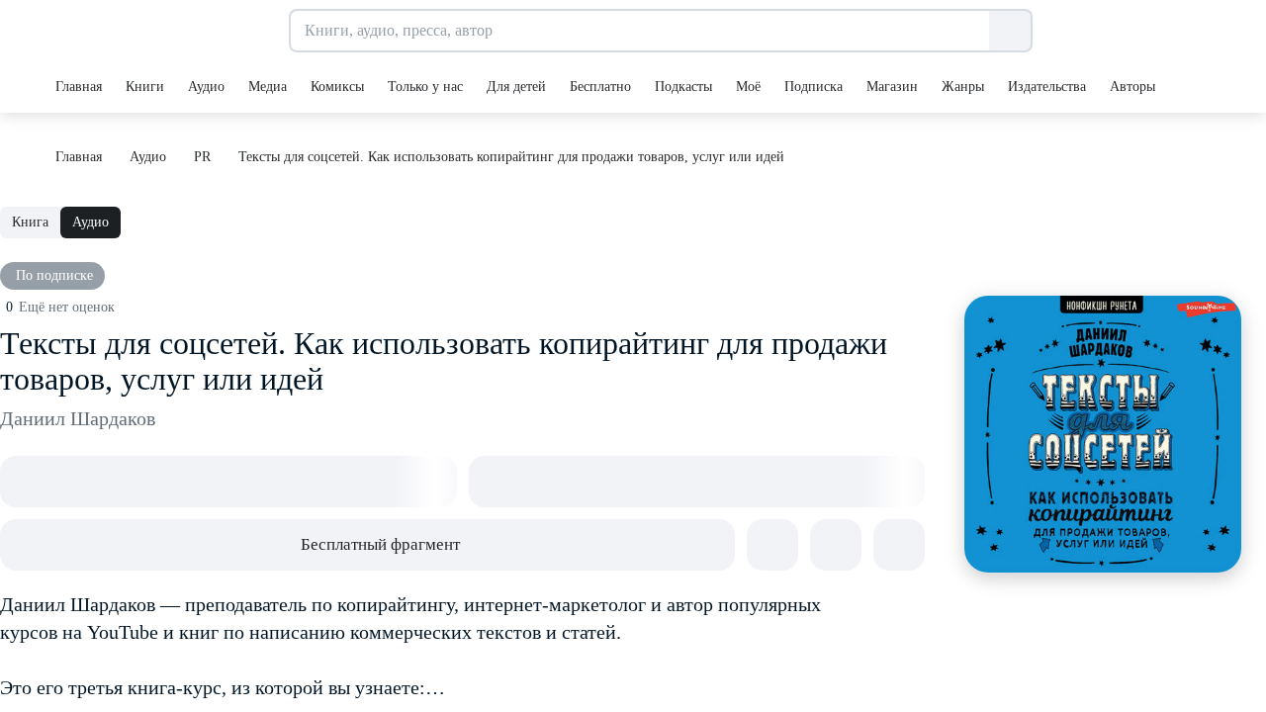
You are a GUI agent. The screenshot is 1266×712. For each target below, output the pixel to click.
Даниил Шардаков (77, 418)
